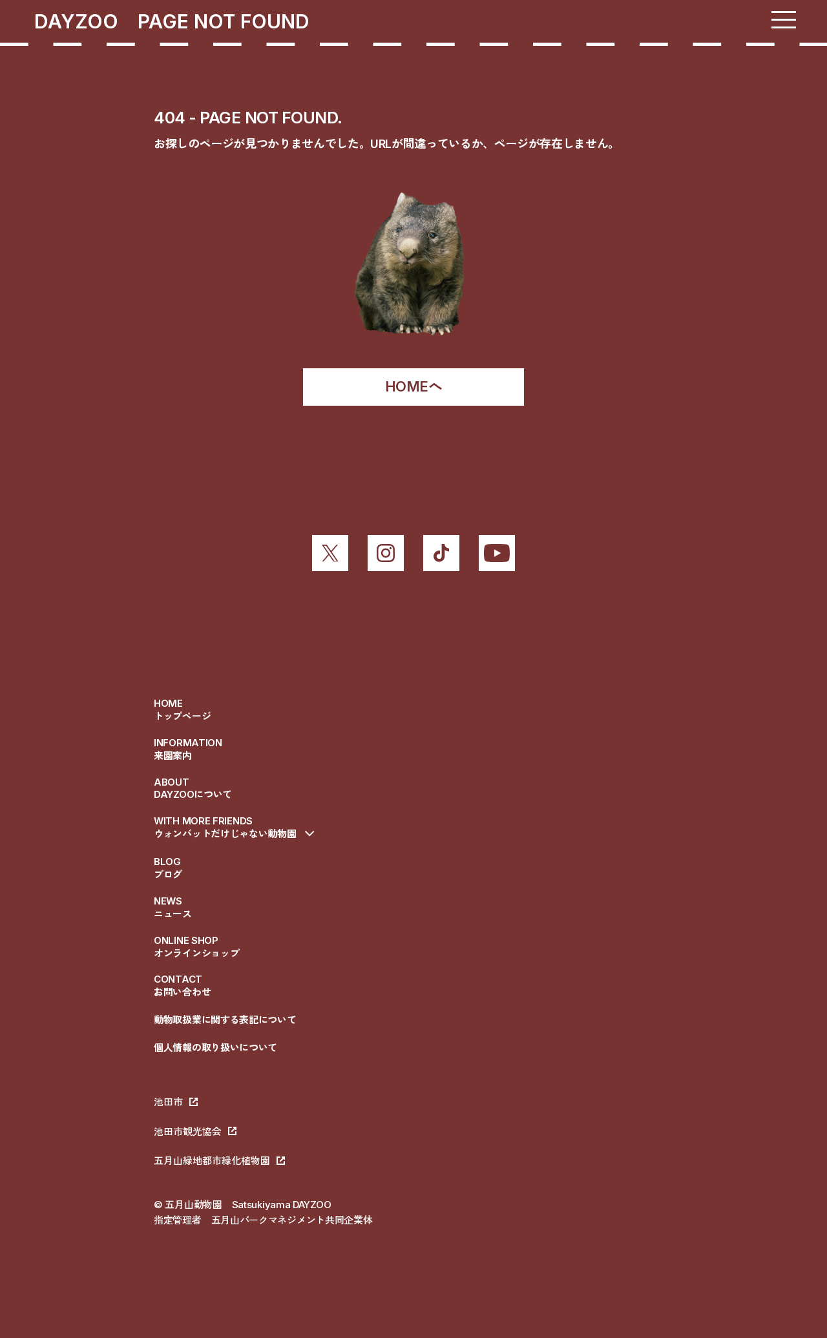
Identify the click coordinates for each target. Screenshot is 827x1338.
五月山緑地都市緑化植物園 (212, 1161)
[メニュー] (783, 19)
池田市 (168, 1102)
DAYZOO (86, 21)
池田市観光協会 (188, 1131)
